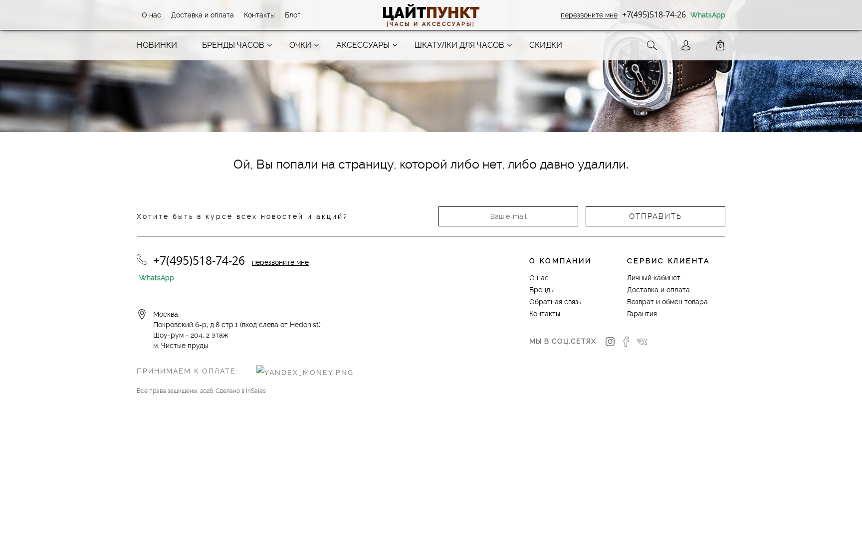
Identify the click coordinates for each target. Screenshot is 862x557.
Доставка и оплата (202, 15)
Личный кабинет (653, 278)
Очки (300, 45)
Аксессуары (363, 45)
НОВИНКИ (157, 45)
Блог (292, 15)
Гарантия (642, 314)
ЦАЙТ (430, 12)
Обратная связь (555, 302)
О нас (151, 15)
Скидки (545, 45)
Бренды (542, 290)
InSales (256, 390)
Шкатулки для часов (459, 45)
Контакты (259, 15)
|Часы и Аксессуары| (431, 24)
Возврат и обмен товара (667, 302)
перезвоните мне (589, 15)
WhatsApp (707, 15)
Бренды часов (233, 45)
